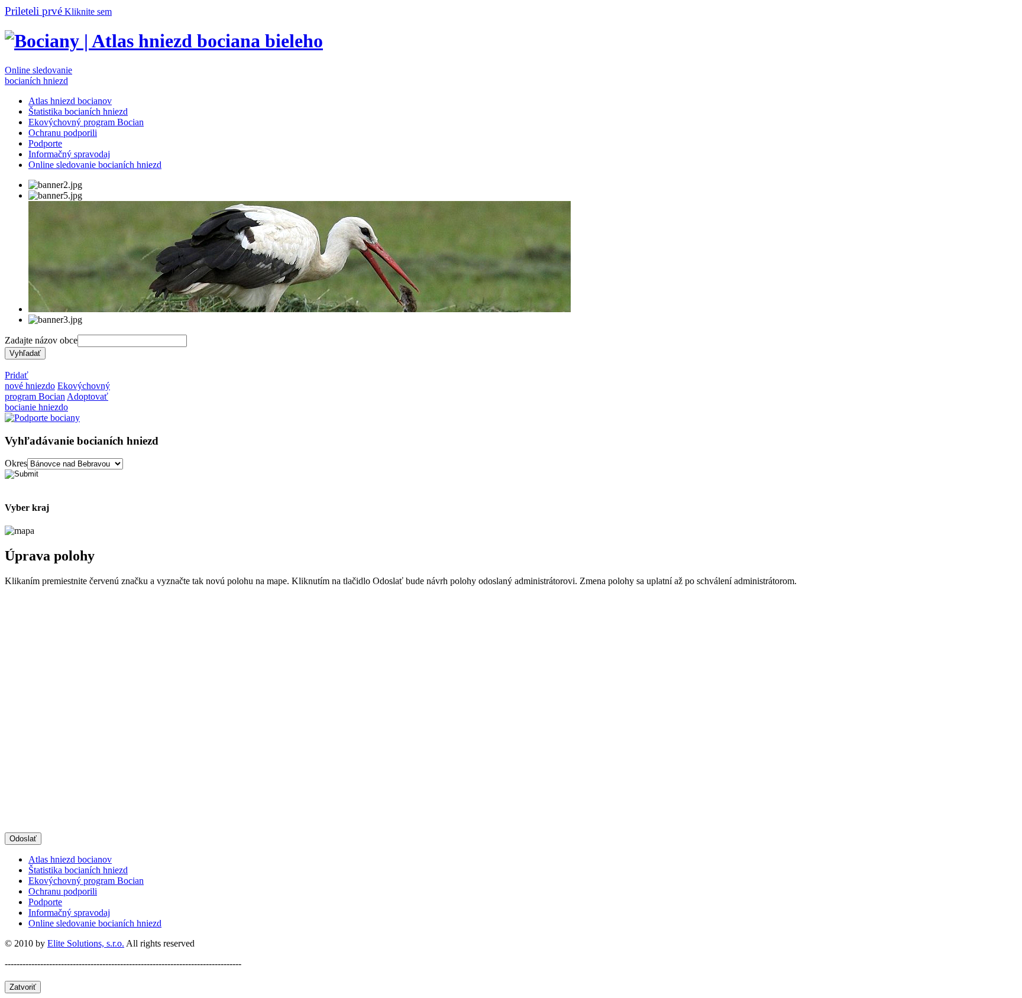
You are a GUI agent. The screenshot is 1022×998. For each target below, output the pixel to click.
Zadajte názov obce (41, 340)
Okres (16, 463)
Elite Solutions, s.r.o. (85, 943)
